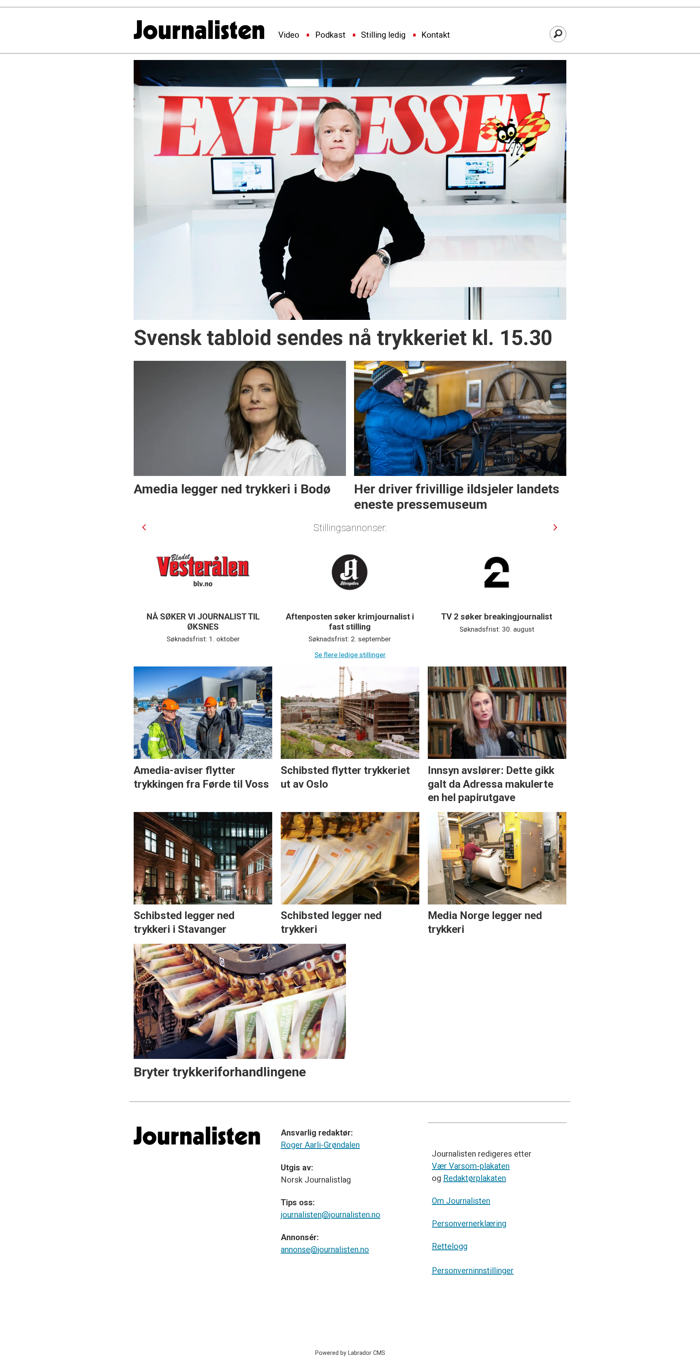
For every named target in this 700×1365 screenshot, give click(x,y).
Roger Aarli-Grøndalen (320, 1145)
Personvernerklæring (469, 1223)
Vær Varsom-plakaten (471, 1166)
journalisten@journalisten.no (330, 1214)
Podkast (330, 35)
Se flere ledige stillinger (350, 655)
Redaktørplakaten (474, 1178)
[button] (144, 527)
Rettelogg (449, 1246)
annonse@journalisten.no (325, 1249)
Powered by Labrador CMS (350, 1353)
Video (288, 35)
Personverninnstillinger (473, 1270)
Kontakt (435, 35)
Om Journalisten (461, 1201)
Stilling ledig (383, 35)
